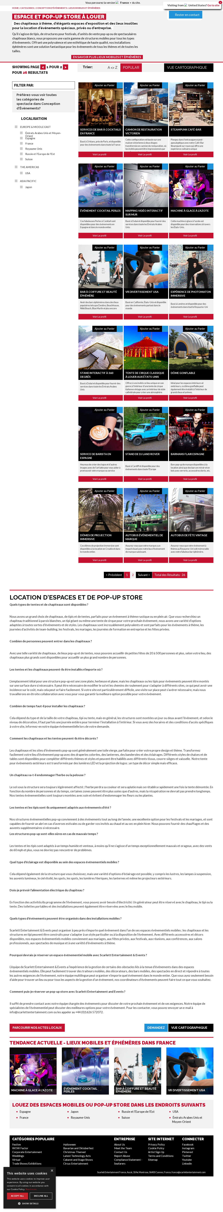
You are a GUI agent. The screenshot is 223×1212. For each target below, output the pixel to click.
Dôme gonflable (183, 372)
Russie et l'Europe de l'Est (40, 154)
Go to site (213, 5)
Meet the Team (123, 1148)
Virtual (16, 1159)
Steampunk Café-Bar (186, 129)
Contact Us (120, 1152)
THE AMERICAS (29, 167)
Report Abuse (122, 1155)
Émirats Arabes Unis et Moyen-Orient (43, 134)
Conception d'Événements (51, 8)
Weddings (18, 1155)
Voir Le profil (100, 154)
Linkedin (187, 1163)
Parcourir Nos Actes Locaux (37, 1027)
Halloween (69, 1144)
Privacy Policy (156, 1144)
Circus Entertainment (75, 1163)
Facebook (188, 1144)
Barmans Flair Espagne (187, 454)
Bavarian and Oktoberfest (78, 1148)
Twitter (186, 1155)
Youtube (187, 1159)
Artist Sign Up (156, 1152)
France (29, 143)
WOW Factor (20, 1148)
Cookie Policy (156, 1148)
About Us (119, 1144)
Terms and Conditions (161, 1155)
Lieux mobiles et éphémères (84, 8)
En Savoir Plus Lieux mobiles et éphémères (107, 57)
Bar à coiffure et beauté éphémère (136, 1090)
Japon (28, 187)
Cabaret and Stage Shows (78, 1159)
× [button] (52, 1170)
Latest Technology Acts (77, 1155)
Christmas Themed (74, 1152)
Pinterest (187, 1152)
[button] (29, 1203)
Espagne (30, 138)
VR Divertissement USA (142, 291)
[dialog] (29, 1188)
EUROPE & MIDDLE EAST (35, 126)
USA (27, 173)
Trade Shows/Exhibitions (26, 1163)
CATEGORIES (27, 8)
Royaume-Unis (33, 148)
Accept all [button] (17, 1195)
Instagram (188, 1148)
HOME (15, 8)
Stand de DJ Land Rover (142, 454)
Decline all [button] (41, 1195)
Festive (16, 1144)
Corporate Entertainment (27, 1152)
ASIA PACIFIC (28, 181)
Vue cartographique (187, 67)
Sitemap (153, 1159)
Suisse (29, 159)
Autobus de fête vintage (189, 535)
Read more (31, 1189)
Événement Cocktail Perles (100, 210)
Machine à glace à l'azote (190, 210)
